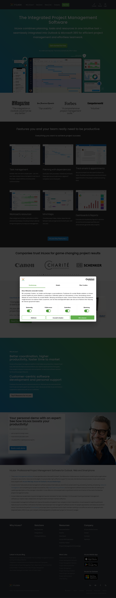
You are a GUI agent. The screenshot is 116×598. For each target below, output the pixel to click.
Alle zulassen (82, 318)
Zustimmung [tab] (32, 285)
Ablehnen (33, 318)
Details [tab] (58, 285)
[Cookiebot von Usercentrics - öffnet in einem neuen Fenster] (86, 279)
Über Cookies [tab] (83, 285)
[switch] (48, 311)
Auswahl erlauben (58, 318)
